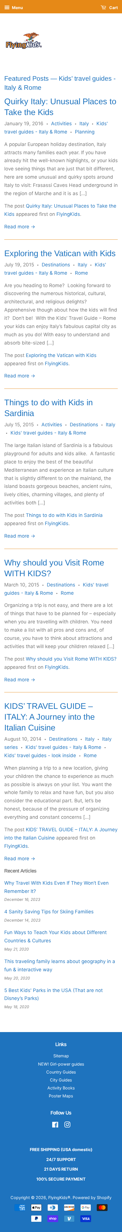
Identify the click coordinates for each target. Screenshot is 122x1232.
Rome (81, 273)
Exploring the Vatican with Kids (60, 253)
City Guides (61, 1080)
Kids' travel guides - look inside (40, 755)
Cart (113, 7)
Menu (17, 7)
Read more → (19, 226)
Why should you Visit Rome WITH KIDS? (71, 659)
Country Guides (61, 1072)
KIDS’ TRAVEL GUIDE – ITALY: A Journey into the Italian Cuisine (49, 716)
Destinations (56, 265)
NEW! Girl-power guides (61, 1064)
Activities (61, 123)
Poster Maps (61, 1095)
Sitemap (61, 1055)
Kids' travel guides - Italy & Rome (48, 433)
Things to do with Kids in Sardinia (64, 515)
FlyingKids (68, 214)
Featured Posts (26, 78)
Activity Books (61, 1087)
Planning (84, 132)
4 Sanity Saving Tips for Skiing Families (49, 911)
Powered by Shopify (92, 1197)
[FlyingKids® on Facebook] (55, 1125)
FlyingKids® (59, 1197)
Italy (84, 123)
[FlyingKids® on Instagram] (67, 1125)
